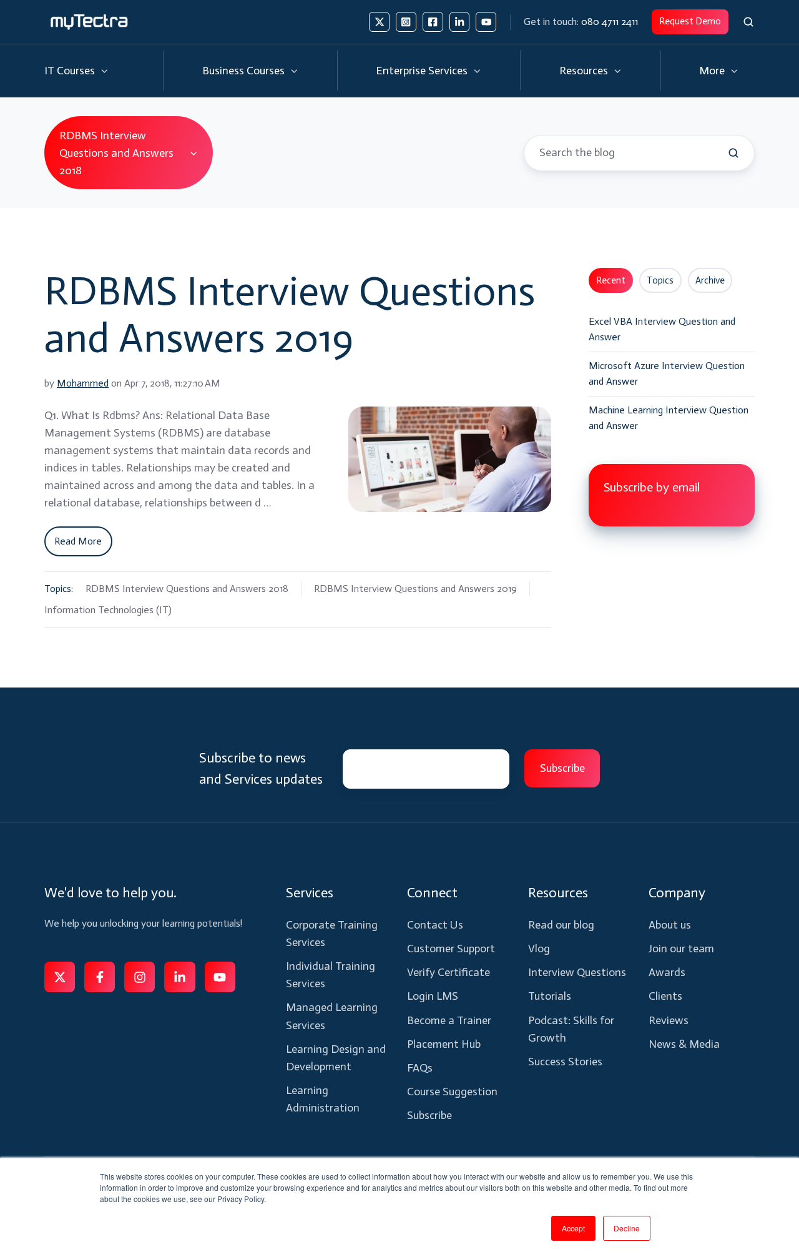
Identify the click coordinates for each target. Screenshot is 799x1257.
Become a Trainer (449, 1020)
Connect (432, 892)
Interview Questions (577, 972)
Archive (710, 280)
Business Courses (243, 70)
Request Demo (690, 21)
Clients (665, 996)
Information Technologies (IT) (108, 610)
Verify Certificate (448, 972)
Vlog (539, 948)
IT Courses (69, 70)
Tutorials (549, 996)
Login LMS (432, 996)
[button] (748, 22)
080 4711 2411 (609, 21)
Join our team (681, 948)
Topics (660, 280)
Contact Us (435, 925)
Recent (610, 280)
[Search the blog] (733, 153)
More (712, 70)
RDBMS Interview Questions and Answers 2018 (187, 588)
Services (309, 892)
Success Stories (565, 1061)
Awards (667, 972)
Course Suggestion (452, 1091)
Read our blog (561, 925)
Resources (583, 70)
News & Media (684, 1044)
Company (677, 892)
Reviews (669, 1020)
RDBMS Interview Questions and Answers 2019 (289, 314)
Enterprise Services (422, 70)
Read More (78, 541)
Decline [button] (627, 1228)
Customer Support (451, 948)
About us (670, 925)
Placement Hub (444, 1044)
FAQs (420, 1068)
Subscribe (429, 1115)
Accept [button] (573, 1228)
